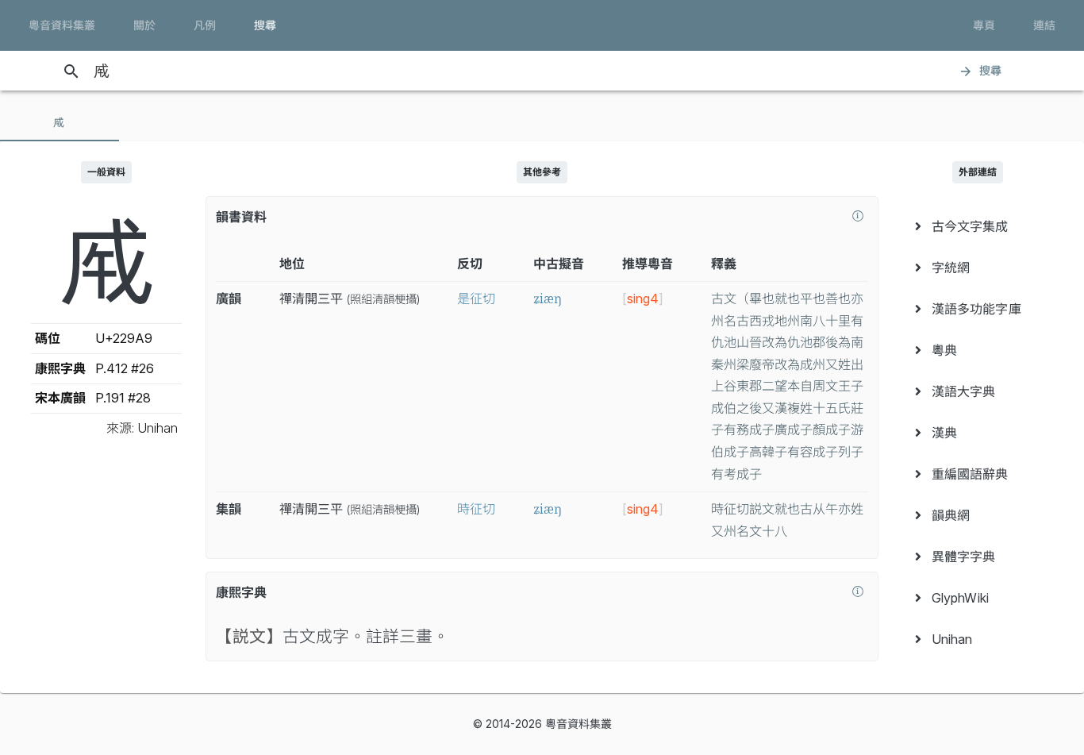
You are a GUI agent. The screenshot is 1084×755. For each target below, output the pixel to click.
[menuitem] (977, 226)
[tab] (59, 122)
